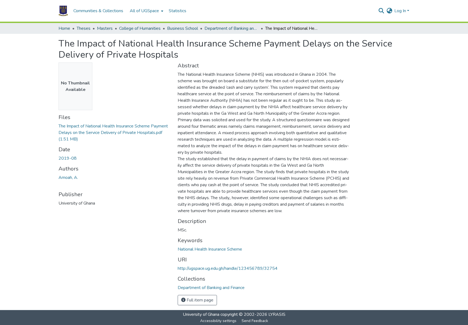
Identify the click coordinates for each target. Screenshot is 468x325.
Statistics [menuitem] (177, 11)
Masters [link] (105, 28)
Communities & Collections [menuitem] (98, 11)
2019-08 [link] (67, 158)
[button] (63, 10)
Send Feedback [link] (255, 320)
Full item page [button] (199, 300)
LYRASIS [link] (276, 314)
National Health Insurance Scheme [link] (210, 249)
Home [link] (64, 28)
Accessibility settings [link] (218, 320)
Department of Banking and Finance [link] (231, 28)
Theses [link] (83, 28)
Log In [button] (400, 11)
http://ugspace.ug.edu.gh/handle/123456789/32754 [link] (228, 268)
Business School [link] (182, 28)
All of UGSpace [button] (144, 11)
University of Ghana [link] (201, 314)
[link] (114, 132)
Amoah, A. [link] (68, 177)
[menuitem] (146, 11)
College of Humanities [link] (140, 28)
